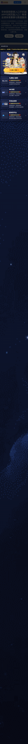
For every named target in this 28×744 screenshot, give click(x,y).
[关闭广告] (26, 46)
